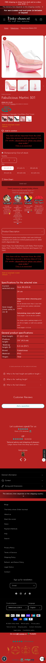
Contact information (35, 627)
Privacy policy (35, 623)
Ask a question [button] (23, 406)
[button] (4, 19)
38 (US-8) (35, 168)
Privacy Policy (9, 548)
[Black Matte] (10, 119)
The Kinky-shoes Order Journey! (16, 510)
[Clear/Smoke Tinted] (16, 119)
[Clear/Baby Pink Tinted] (22, 119)
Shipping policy (22, 627)
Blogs (6, 505)
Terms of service (11, 627)
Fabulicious (15, 28)
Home (6, 28)
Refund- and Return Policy (14, 562)
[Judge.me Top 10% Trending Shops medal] (33, 650)
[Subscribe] (33, 585)
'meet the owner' (24, 193)
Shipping (13, 104)
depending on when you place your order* (28, 143)
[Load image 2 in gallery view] (23, 85)
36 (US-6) (9, 168)
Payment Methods (10, 529)
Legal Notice (9, 567)
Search (7, 539)
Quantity (4, 156)
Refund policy (25, 623)
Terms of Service (10, 552)
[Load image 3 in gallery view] (35, 85)
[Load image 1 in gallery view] (10, 85)
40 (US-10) (22, 173)
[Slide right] (43, 86)
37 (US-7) (22, 168)
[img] (23, 429)
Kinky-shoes (15, 623)
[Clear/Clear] (29, 119)
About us (7, 514)
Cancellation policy (28, 630)
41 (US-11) (36, 173)
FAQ (5, 534)
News (6, 524)
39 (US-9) (9, 173)
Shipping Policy (10, 557)
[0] (42, 659)
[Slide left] (2, 86)
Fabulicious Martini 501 (29, 28)
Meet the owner (10, 519)
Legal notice (17, 630)
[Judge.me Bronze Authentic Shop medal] (12, 650)
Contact (7, 572)
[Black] (4, 119)
